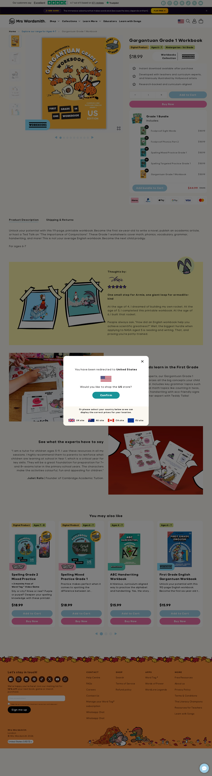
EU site (139, 420)
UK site (80, 420)
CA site (120, 420)
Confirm (106, 395)
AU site (100, 420)
